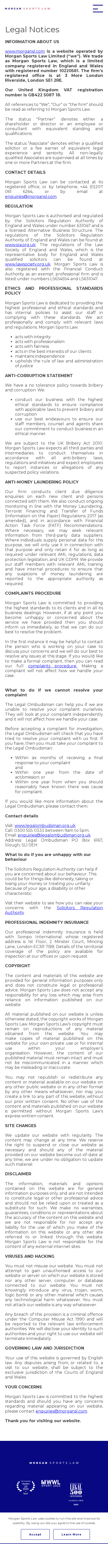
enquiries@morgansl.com (31, 196)
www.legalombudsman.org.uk (45, 825)
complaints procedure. (52, 666)
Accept (35, 1534)
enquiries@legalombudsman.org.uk (54, 835)
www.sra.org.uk (20, 244)
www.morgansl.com (25, 51)
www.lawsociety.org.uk (27, 264)
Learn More (72, 1534)
